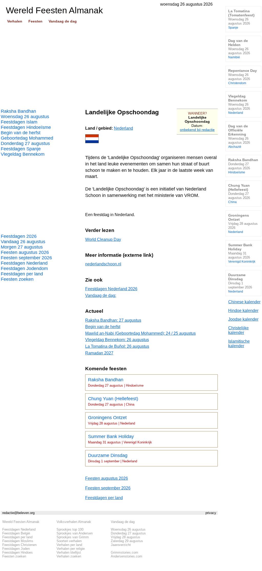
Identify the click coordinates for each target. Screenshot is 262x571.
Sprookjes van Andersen (75, 533)
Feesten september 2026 (26, 257)
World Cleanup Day (103, 239)
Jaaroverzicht (121, 545)
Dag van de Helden (239, 49)
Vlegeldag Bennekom (23, 154)
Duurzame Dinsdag (112, 458)
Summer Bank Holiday (120, 439)
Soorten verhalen (69, 541)
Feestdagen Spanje (21, 148)
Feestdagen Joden (16, 549)
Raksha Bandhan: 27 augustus (113, 320)
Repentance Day (242, 77)
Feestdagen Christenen (19, 545)
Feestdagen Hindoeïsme (26, 127)
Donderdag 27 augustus (25, 143)
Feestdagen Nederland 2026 (111, 289)
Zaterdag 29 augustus (127, 541)
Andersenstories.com (126, 556)
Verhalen (14, 21)
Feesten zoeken (17, 279)
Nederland (123, 128)
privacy (210, 513)
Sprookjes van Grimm (73, 537)
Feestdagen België (16, 533)
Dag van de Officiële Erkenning (239, 136)
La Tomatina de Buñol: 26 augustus (117, 346)
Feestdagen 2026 (19, 236)
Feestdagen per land (22, 273)
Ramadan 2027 (99, 353)
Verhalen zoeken (69, 556)
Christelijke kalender (238, 330)
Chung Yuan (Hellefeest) (113, 401)
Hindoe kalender (243, 310)
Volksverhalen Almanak (74, 522)
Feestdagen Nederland (24, 263)
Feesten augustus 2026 (25, 252)
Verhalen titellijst (69, 552)
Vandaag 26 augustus (23, 241)
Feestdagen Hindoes (17, 552)
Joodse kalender (243, 319)
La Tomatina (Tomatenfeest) (241, 19)
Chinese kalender (244, 302)
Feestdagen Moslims (17, 541)
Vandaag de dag (63, 21)
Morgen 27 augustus (22, 247)
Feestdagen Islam (19, 122)
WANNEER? (197, 113)
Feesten (35, 21)
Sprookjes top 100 (70, 529)
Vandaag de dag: (100, 295)
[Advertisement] (109, 64)
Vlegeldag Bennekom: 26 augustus (117, 340)
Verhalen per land (69, 545)
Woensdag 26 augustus (25, 116)
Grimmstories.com (124, 552)
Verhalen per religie (71, 549)
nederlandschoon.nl (103, 264)
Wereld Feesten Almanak (20, 522)
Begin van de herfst (20, 132)
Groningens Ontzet (111, 420)
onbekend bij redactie (197, 130)
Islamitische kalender (239, 343)
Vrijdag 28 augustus (125, 537)
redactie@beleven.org (18, 513)
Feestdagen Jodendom (24, 268)
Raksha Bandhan (18, 111)
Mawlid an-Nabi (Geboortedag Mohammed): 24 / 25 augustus (140, 333)
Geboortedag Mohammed (27, 138)
